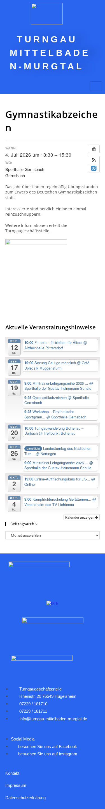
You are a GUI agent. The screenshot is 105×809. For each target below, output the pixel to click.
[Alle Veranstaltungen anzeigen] (94, 149)
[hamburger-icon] (96, 86)
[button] (93, 160)
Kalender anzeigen (80, 517)
